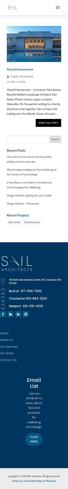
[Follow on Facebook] (3, 314)
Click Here (34, 439)
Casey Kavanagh (21, 76)
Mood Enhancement (20, 69)
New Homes (14, 222)
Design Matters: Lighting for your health (29, 195)
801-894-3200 (36, 299)
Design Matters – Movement (23, 203)
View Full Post (48, 122)
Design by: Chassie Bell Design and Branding (34, 480)
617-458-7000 (31, 291)
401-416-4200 (33, 306)
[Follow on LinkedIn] (18, 314)
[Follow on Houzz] (11, 314)
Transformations (32, 222)
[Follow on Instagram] (26, 314)
